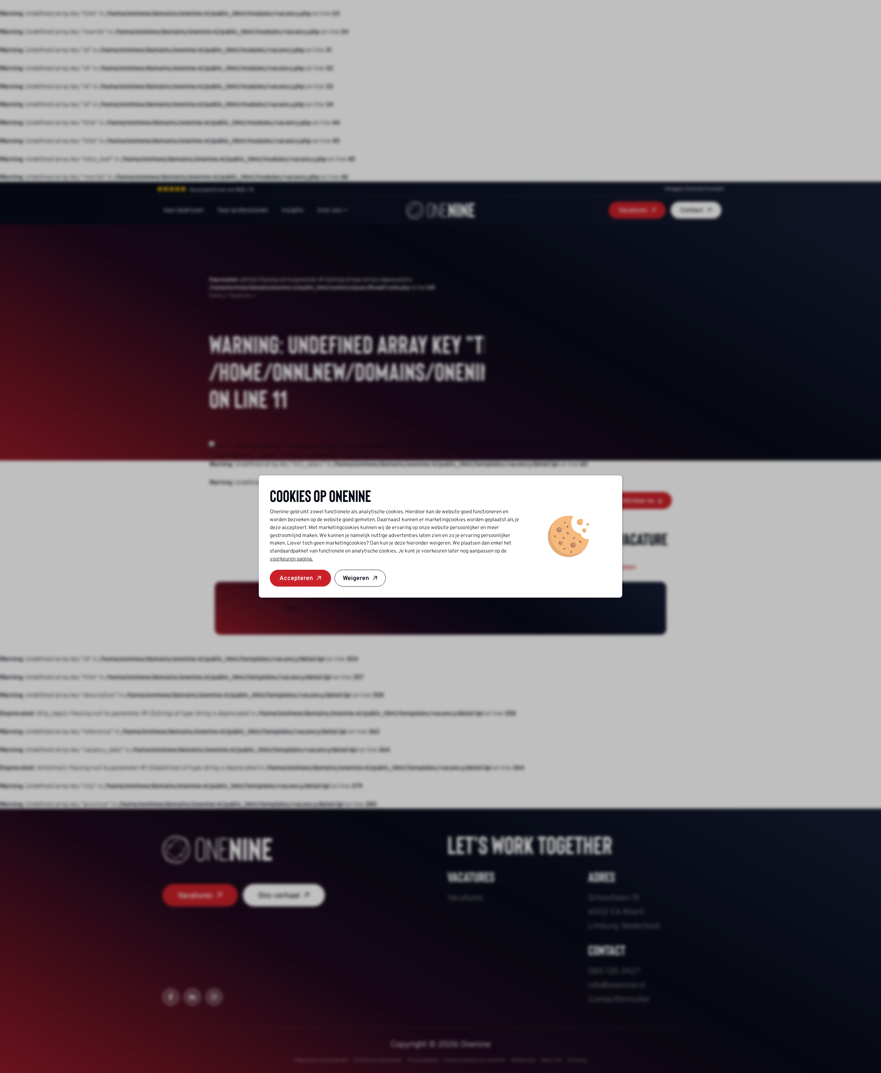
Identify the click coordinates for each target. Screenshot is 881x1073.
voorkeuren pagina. (291, 558)
